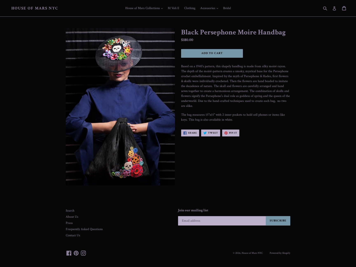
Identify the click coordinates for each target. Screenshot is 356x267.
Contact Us (73, 235)
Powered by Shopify (280, 253)
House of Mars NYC (34, 8)
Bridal (227, 8)
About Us (72, 217)
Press (69, 223)
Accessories (210, 8)
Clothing (189, 8)
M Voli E (173, 8)
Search (70, 210)
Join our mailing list (193, 210)
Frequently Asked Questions (84, 229)
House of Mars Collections (145, 8)
